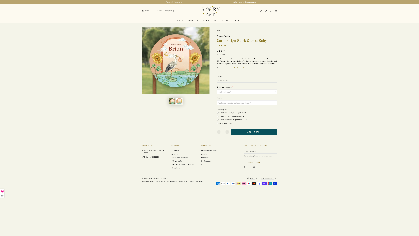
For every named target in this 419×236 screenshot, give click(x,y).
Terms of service (183, 181)
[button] (260, 11)
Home (219, 30)
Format (219, 76)
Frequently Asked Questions (183, 164)
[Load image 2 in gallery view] (179, 101)
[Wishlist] (271, 11)
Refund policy (160, 181)
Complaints (176, 168)
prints (203, 164)
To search (175, 151)
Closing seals (206, 161)
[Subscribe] (276, 151)
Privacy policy (177, 161)
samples (204, 154)
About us (175, 154)
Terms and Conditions (180, 157)
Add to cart (254, 132)
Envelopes (205, 157)
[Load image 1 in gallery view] (172, 101)
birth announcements (209, 151)
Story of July (151, 178)
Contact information (196, 181)
